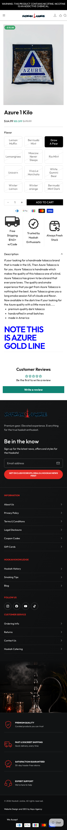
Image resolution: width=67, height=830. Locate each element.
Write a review (33, 389)
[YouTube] (25, 606)
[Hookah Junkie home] (25, 413)
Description (11, 254)
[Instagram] (7, 606)
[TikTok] (34, 606)
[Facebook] (16, 606)
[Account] (55, 15)
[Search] (65, 15)
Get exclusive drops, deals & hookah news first (33, 474)
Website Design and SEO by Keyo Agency (23, 809)
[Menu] (4, 15)
